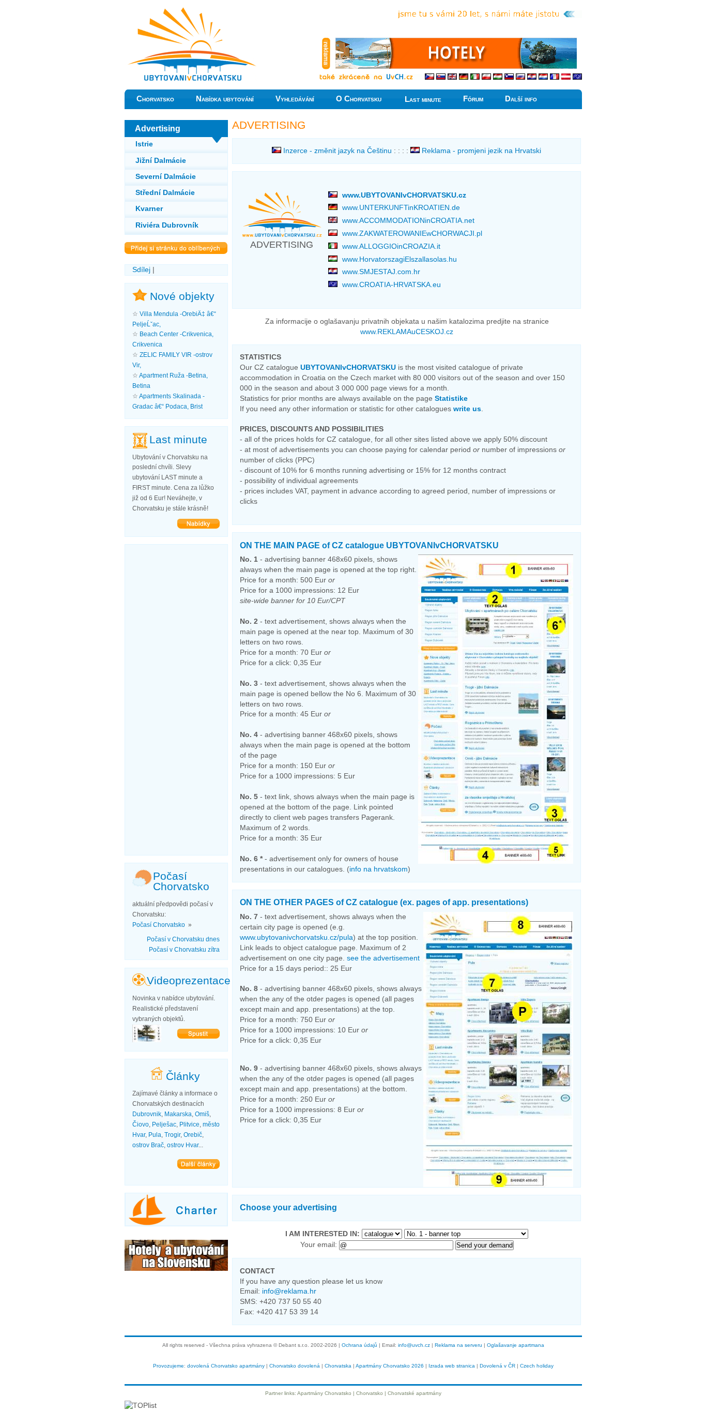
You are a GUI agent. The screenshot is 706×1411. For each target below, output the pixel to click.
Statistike (451, 398)
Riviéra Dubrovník (166, 225)
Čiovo (140, 1124)
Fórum (473, 99)
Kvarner (149, 208)
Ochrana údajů (359, 1345)
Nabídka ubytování (225, 99)
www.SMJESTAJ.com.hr (381, 271)
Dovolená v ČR (497, 1366)
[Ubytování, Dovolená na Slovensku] (176, 1268)
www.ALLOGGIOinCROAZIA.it (391, 246)
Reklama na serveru (458, 1345)
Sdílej (141, 269)
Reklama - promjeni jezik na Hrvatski (480, 150)
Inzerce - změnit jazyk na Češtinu (336, 150)
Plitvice (189, 1124)
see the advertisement (383, 958)
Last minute (423, 99)
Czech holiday (537, 1366)
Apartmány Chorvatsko (324, 1393)
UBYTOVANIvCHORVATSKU (348, 367)
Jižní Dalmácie (160, 160)
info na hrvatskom (378, 869)
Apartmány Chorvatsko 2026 (390, 1366)
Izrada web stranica (451, 1366)
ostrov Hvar (182, 1145)
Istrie (144, 144)
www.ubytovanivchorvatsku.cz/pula (296, 937)
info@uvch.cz (414, 1345)
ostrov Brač (148, 1145)
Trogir (172, 1134)
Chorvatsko (155, 99)
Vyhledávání (294, 99)
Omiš (202, 1114)
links (289, 1393)
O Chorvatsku (358, 99)
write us (467, 408)
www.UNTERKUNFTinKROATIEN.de (401, 207)
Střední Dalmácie (165, 192)
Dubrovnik (146, 1114)
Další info (521, 99)
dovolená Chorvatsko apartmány (226, 1366)
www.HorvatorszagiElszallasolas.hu (399, 259)
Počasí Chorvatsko (158, 924)
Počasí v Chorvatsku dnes (183, 939)
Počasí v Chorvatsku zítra (184, 949)
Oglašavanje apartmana (515, 1345)
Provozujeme (168, 1366)
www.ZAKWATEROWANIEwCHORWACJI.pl (412, 233)
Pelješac (164, 1124)
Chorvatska (338, 1366)
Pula (154, 1134)
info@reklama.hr (289, 1291)
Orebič (192, 1134)
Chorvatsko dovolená (294, 1366)
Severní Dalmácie (165, 176)
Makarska (178, 1114)
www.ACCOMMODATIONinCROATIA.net (408, 220)
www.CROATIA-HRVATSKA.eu (391, 284)
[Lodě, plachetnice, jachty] (176, 1224)
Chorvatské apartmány (414, 1393)
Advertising (143, 10)
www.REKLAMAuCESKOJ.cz (406, 331)
